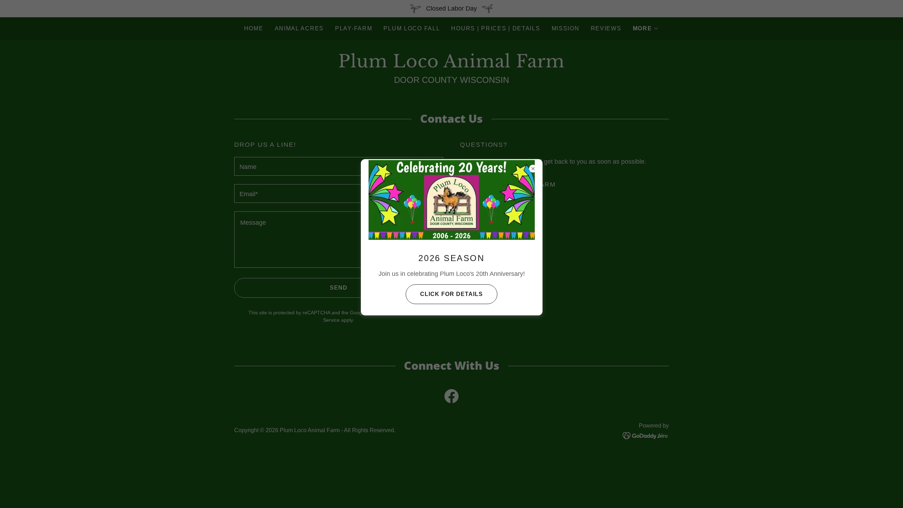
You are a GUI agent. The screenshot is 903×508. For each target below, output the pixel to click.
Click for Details (451, 294)
